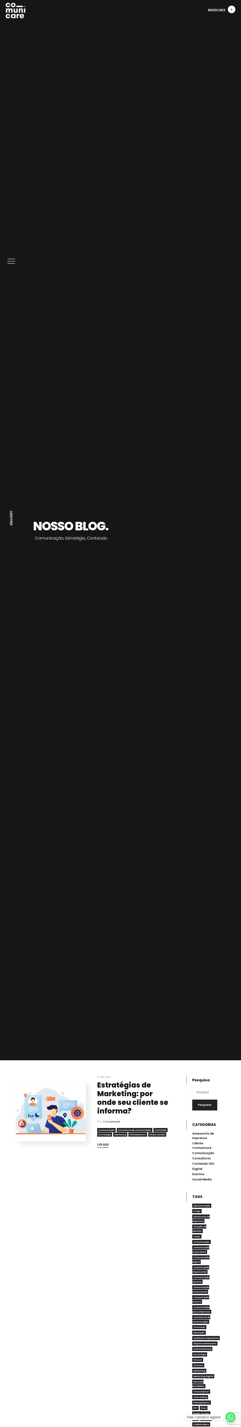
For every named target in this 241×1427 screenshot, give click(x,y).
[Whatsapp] (230, 1417)
